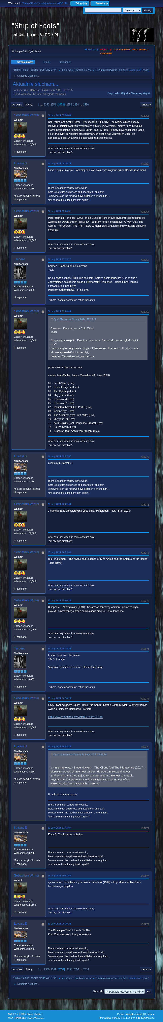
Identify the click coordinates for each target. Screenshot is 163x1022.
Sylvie (145, 70)
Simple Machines (35, 1014)
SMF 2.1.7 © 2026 (17, 1014)
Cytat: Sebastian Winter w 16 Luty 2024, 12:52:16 (80, 754)
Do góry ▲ (149, 1014)
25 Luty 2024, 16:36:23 (59, 698)
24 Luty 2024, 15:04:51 (59, 211)
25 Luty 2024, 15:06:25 (59, 600)
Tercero (19, 259)
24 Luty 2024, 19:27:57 (59, 456)
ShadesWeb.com (35, 1018)
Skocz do (98, 991)
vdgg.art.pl (106, 49)
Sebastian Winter (26, 115)
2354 (76, 104)
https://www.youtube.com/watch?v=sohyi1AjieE (75, 716)
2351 (53, 104)
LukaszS (20, 163)
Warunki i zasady (134, 1014)
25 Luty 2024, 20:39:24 (59, 924)
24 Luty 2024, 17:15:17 (59, 259)
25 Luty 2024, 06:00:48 (59, 504)
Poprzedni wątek (118, 93)
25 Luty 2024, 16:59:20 (59, 746)
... (42, 104)
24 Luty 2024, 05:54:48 (59, 115)
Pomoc (120, 1014)
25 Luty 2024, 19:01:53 (59, 875)
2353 (69, 104)
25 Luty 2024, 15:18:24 (59, 648)
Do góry (17, 969)
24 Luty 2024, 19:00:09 (59, 311)
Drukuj (146, 104)
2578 (86, 104)
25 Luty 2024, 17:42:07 (59, 828)
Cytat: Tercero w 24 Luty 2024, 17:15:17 (74, 319)
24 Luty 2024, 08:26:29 (59, 163)
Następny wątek (140, 93)
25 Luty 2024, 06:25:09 (59, 552)
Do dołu (17, 104)
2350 (46, 104)
